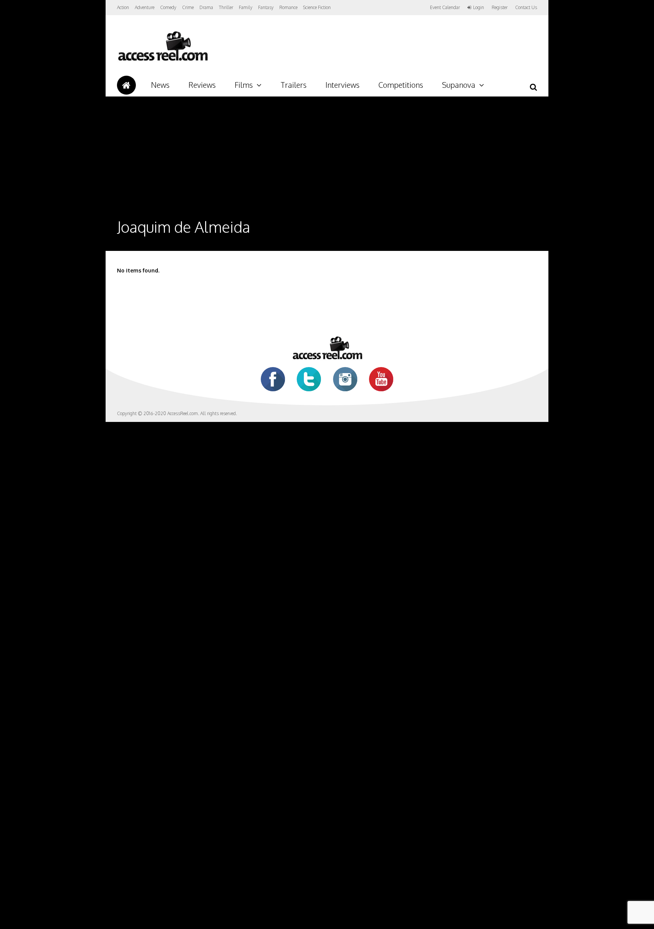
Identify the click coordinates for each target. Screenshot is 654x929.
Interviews (342, 85)
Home (126, 85)
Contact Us (526, 7)
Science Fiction (317, 7)
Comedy (168, 7)
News (160, 85)
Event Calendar (445, 7)
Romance (288, 7)
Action (123, 7)
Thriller (226, 7)
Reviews (202, 85)
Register (500, 7)
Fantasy (266, 7)
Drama (206, 7)
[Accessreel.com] (162, 61)
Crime (188, 7)
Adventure (144, 7)
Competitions (400, 85)
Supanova (458, 85)
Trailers (293, 85)
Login (478, 7)
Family (245, 7)
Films (244, 85)
